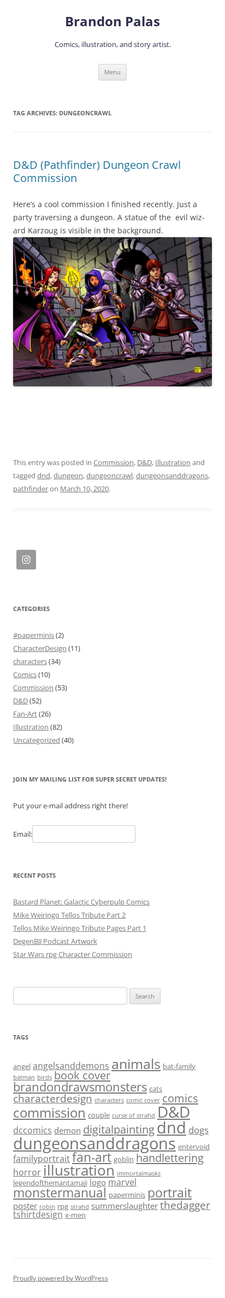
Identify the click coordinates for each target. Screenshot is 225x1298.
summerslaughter (124, 1205)
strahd (79, 1207)
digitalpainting (119, 1129)
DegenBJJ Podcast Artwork (55, 941)
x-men (75, 1215)
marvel (122, 1182)
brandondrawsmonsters (80, 1087)
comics (180, 1098)
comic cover (143, 1100)
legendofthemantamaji (50, 1183)
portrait (169, 1192)
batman (24, 1077)
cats (155, 1089)
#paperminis (33, 635)
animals (136, 1063)
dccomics (32, 1130)
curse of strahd (133, 1115)
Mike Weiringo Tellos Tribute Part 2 (69, 915)
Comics (25, 674)
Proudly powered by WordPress (60, 1278)
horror (27, 1172)
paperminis (127, 1195)
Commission (113, 462)
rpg (62, 1206)
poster (25, 1205)
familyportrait (41, 1159)
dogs (198, 1129)
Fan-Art (25, 714)
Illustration (173, 462)
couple (99, 1115)
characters (30, 661)
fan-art (91, 1157)
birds (44, 1077)
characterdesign (52, 1098)
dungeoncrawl (109, 475)
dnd (43, 475)
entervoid (194, 1147)
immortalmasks (139, 1173)
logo (98, 1182)
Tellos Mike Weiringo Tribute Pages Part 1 (79, 928)
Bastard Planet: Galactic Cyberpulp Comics (81, 902)
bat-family (179, 1066)
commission (49, 1112)
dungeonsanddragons (172, 475)
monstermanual (59, 1192)
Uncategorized (36, 740)
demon (67, 1130)
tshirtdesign (38, 1214)
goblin (124, 1159)
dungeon (68, 475)
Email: (22, 834)
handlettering (170, 1157)
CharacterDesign (40, 648)
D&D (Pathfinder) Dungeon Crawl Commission (97, 171)
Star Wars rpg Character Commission (72, 954)
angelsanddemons (71, 1066)
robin (47, 1207)
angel (22, 1066)
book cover (82, 1075)
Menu (112, 72)
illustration (79, 1170)
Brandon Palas (112, 21)
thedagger (185, 1204)
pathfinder (30, 489)
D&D (144, 462)
